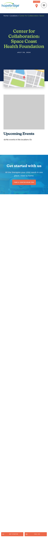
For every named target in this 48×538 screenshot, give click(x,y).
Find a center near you (24, 182)
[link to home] (10, 5)
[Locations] (36, 6)
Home (5, 16)
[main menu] (44, 5)
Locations (13, 16)
